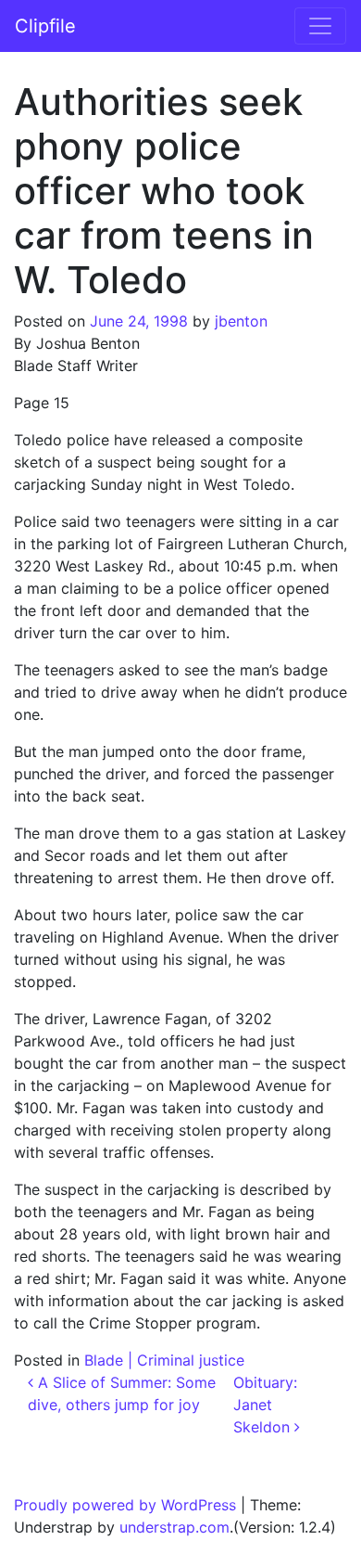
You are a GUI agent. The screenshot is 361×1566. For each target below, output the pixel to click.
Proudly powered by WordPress (125, 1504)
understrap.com (174, 1527)
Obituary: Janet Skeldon (265, 1404)
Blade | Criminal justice (164, 1360)
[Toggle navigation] (320, 26)
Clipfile (45, 26)
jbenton (241, 321)
